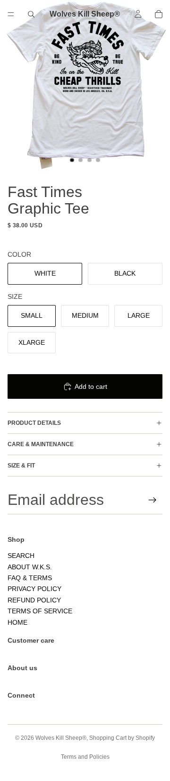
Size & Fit (21, 465)
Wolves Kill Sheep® (60, 738)
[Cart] (158, 14)
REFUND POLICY (34, 600)
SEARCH (21, 556)
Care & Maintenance (41, 444)
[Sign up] (152, 500)
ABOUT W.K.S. (30, 567)
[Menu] (11, 14)
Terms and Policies (85, 757)
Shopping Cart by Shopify (122, 738)
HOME (17, 622)
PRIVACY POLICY (34, 589)
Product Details (34, 423)
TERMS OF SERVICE (40, 611)
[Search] (31, 14)
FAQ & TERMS (30, 578)
